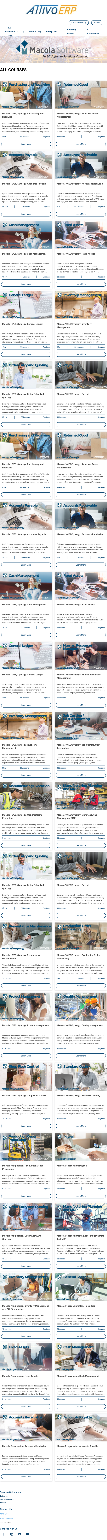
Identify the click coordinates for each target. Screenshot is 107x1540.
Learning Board (71, 31)
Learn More (26, 144)
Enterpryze (51, 31)
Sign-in (97, 22)
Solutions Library (78, 22)
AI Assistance (93, 31)
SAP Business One (10, 31)
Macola (32, 31)
